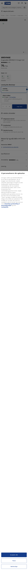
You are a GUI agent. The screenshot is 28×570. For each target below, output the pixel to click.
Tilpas (14, 560)
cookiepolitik (4, 207)
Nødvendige (14, 566)
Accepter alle (14, 555)
